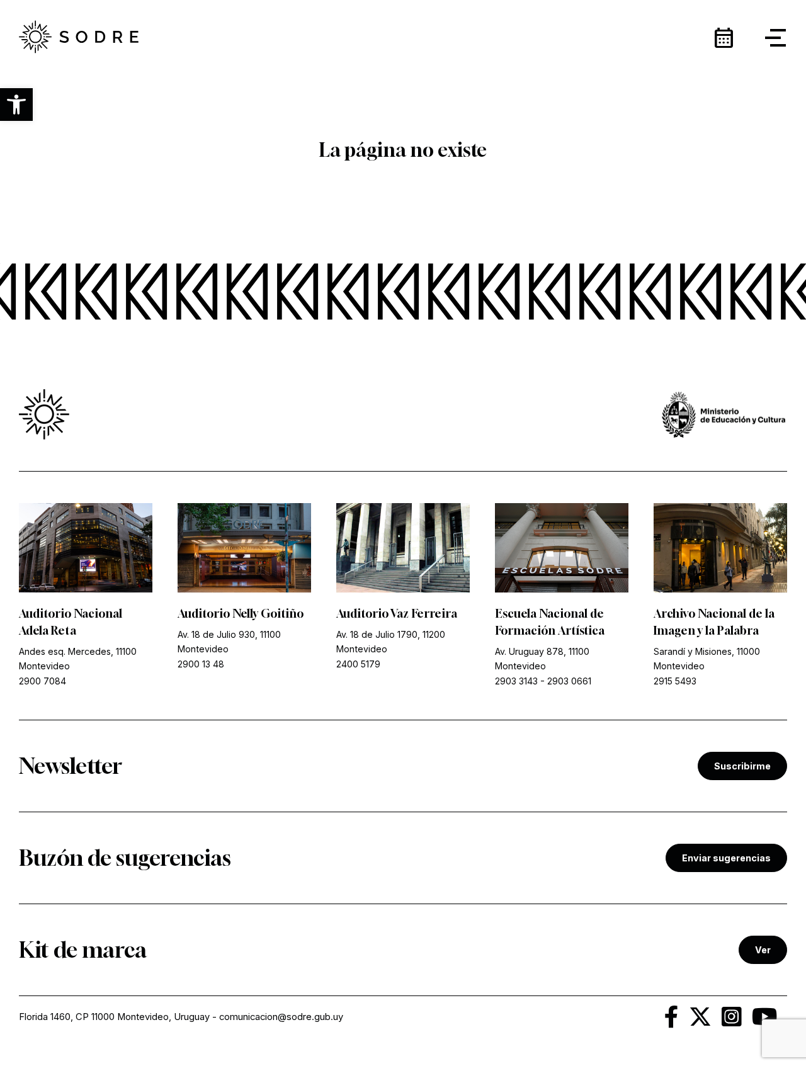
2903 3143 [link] (516, 681)
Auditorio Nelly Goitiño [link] (241, 613)
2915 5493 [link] (675, 681)
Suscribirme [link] (742, 766)
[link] (79, 37)
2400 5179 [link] (358, 664)
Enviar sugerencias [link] (726, 858)
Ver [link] (763, 949)
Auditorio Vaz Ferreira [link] (396, 613)
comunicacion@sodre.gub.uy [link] (281, 1017)
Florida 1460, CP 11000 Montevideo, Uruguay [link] (114, 1017)
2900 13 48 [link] (201, 664)
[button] (16, 104)
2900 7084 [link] (42, 681)
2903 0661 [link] (569, 681)
